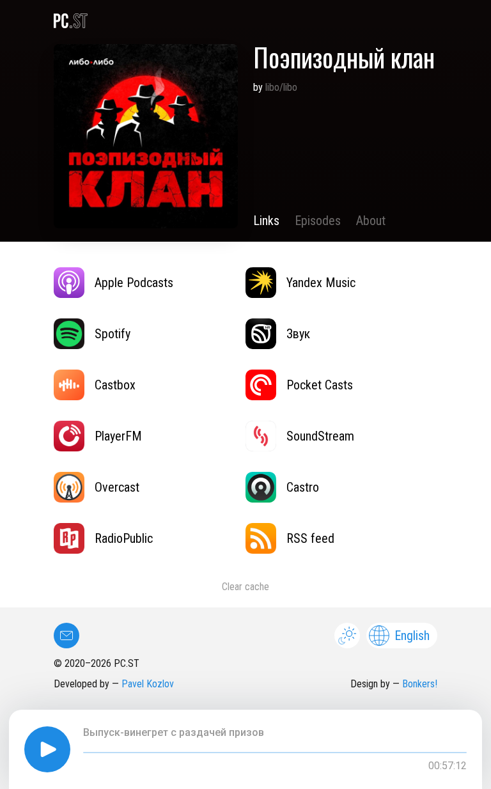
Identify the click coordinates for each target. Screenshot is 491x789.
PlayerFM (118, 436)
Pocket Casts (319, 385)
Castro (302, 487)
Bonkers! (419, 684)
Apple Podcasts (134, 282)
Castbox (115, 385)
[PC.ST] (245, 21)
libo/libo (281, 87)
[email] (66, 635)
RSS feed (310, 538)
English (412, 635)
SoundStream (320, 436)
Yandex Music (320, 282)
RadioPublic (124, 538)
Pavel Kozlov (147, 684)
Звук (298, 333)
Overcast (117, 487)
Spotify (112, 333)
